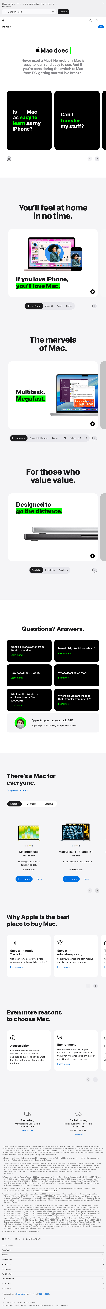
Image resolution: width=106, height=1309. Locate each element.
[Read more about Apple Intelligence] (53, 395)
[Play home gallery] (94, 306)
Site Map (64, 1306)
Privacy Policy (7, 1306)
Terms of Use (32, 1306)
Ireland (4, 1298)
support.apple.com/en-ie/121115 (45, 1191)
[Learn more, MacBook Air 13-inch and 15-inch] (75, 832)
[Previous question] (90, 158)
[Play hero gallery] (9, 158)
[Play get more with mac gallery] (94, 438)
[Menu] (103, 20)
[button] (29, 11)
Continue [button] (63, 12)
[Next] (97, 890)
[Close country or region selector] (103, 3)
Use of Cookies (20, 1306)
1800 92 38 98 (43, 1294)
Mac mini (7, 26)
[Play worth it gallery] (94, 570)
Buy (102, 27)
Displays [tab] (49, 803)
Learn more (24, 879)
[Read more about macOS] (53, 263)
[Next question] (97, 158)
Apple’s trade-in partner (48, 1150)
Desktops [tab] (31, 803)
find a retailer (21, 1294)
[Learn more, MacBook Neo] (28, 833)
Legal (57, 1306)
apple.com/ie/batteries (92, 1200)
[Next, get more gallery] (86, 438)
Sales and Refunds (46, 1306)
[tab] (34, 306)
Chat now (78, 1134)
